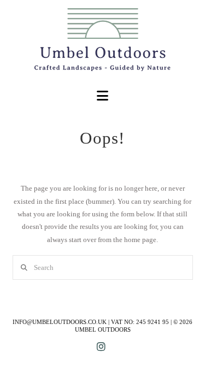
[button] (102, 96)
